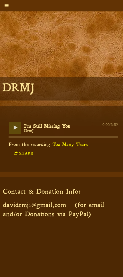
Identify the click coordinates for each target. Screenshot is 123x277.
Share (26, 153)
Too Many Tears (70, 144)
